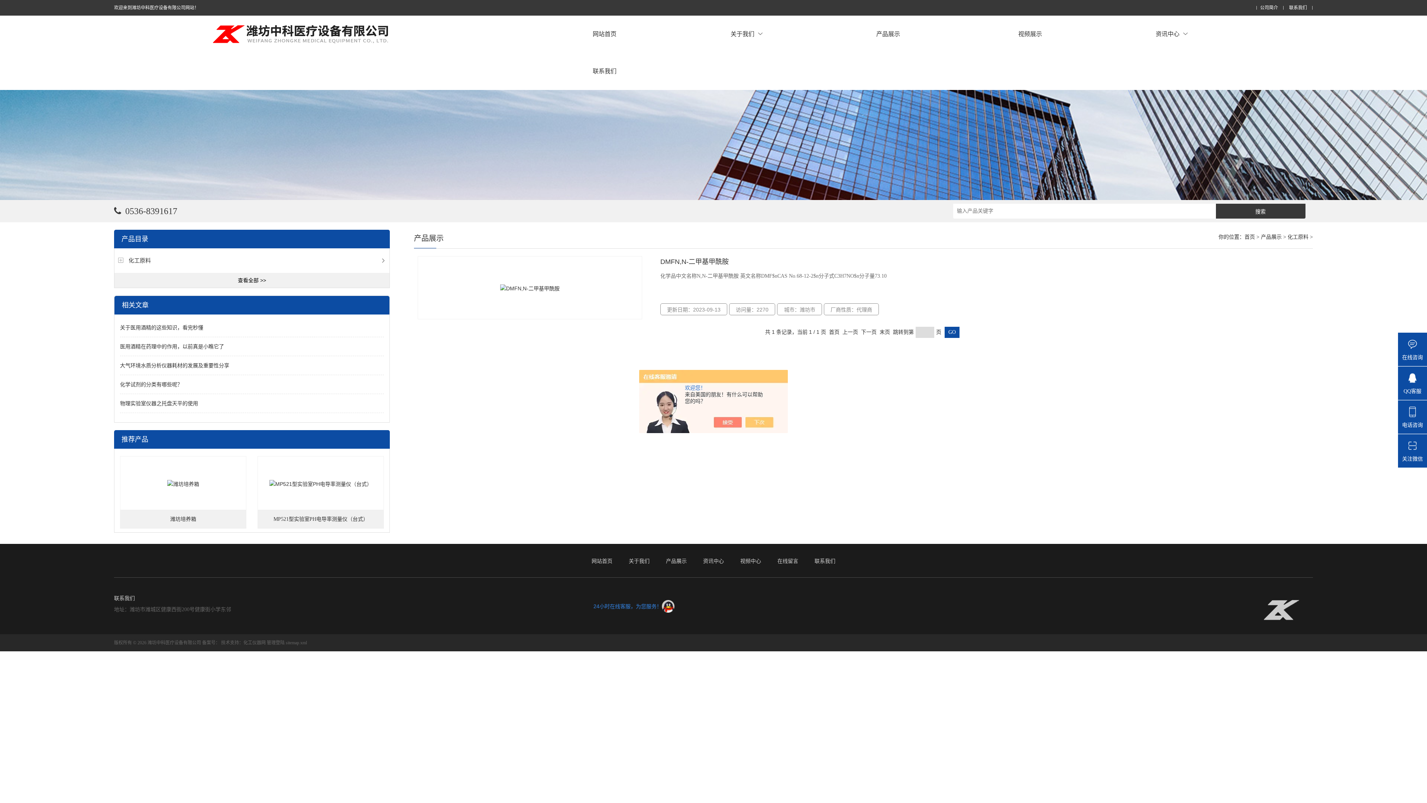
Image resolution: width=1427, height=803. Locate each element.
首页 (1250, 237)
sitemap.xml (296, 642)
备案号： (211, 642)
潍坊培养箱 (183, 519)
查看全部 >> (252, 280)
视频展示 (1030, 34)
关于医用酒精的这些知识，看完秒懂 (161, 327)
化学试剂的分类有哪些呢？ (151, 384)
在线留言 (787, 561)
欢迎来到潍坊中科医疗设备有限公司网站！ (156, 7)
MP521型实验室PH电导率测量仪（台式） (321, 519)
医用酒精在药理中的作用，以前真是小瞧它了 (172, 346)
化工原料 (140, 260)
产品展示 (888, 34)
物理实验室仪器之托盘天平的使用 (159, 403)
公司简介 (1269, 8)
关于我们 (742, 34)
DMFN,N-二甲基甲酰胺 (694, 261)
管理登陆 (276, 642)
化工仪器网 (254, 642)
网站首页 (605, 34)
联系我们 (1298, 8)
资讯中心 (1168, 34)
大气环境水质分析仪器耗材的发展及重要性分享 (174, 365)
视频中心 (750, 561)
